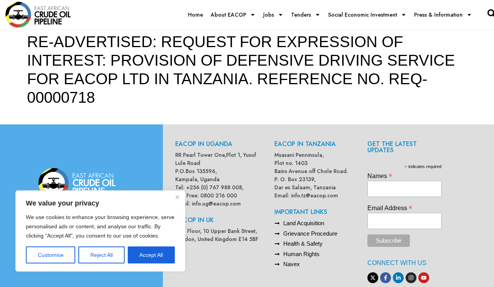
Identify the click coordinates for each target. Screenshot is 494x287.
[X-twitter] (372, 277)
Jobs (268, 15)
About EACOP (228, 15)
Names (379, 176)
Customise (51, 255)
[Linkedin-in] (398, 277)
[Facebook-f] (385, 277)
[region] (100, 231)
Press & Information (438, 15)
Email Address (389, 208)
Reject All (101, 255)
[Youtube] (423, 277)
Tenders (301, 15)
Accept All (151, 255)
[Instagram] (411, 277)
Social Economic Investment (362, 15)
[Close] (177, 197)
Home (195, 15)
